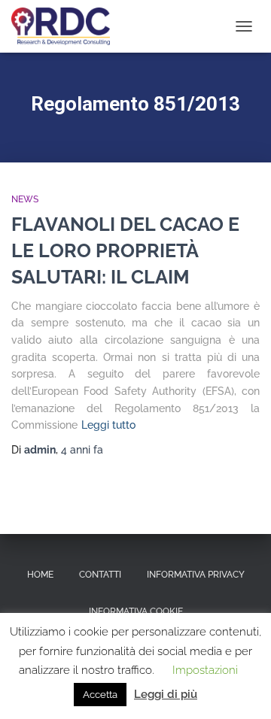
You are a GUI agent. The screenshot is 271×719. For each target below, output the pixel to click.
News (24, 199)
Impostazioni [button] (205, 670)
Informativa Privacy (196, 574)
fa (82, 450)
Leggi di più (165, 694)
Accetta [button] (100, 694)
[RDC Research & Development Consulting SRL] (66, 26)
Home (40, 574)
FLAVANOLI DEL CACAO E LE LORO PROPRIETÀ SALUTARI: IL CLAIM (125, 250)
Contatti (100, 574)
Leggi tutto (108, 425)
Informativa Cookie (136, 611)
